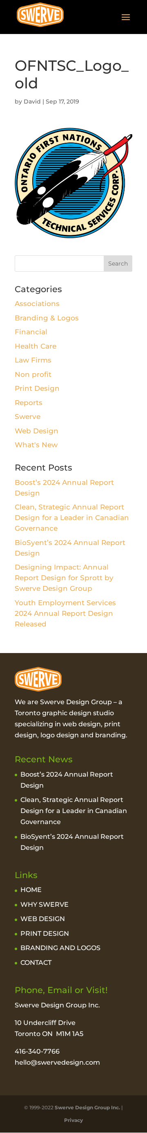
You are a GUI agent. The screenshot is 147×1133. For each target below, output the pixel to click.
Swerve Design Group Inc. (86, 1107)
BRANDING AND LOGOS (60, 948)
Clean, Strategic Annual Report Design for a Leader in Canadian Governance (72, 517)
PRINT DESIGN (44, 933)
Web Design (36, 431)
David (32, 101)
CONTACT (35, 962)
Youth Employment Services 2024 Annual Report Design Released (65, 613)
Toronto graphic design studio (64, 713)
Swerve (27, 416)
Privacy (73, 1120)
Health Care (35, 346)
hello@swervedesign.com (57, 1062)
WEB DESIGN (42, 919)
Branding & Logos (47, 318)
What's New (36, 445)
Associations (37, 304)
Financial (31, 332)
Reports (28, 403)
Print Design (37, 388)
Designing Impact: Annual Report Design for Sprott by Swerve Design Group (64, 577)
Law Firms (33, 360)
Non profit (33, 374)
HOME (31, 890)
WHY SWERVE (44, 904)
